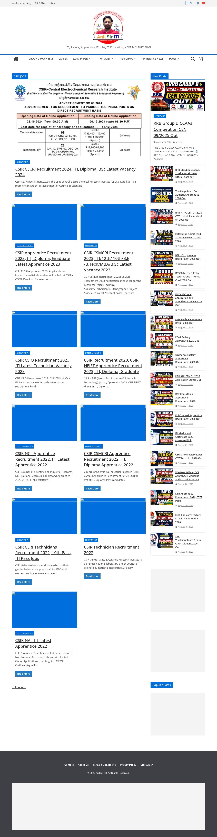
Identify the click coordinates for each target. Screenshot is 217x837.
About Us (83, 764)
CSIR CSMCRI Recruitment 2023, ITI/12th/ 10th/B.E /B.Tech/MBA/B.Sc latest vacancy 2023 (108, 261)
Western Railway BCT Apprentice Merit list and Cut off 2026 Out (187, 476)
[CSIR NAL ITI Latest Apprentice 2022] (44, 610)
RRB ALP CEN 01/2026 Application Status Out (188, 378)
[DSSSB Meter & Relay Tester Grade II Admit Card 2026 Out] (162, 278)
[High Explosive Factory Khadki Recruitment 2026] (162, 520)
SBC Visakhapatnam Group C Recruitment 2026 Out (188, 542)
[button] (89, 58)
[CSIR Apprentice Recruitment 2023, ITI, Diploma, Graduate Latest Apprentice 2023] (44, 222)
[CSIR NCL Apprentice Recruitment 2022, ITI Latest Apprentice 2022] (44, 423)
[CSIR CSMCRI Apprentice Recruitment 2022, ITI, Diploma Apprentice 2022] (113, 423)
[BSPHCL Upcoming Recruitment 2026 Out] (162, 259)
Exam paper (80, 58)
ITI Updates (104, 58)
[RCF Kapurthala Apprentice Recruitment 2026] (162, 399)
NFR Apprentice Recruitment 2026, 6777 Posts (188, 497)
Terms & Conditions (104, 764)
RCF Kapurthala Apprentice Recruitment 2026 (185, 397)
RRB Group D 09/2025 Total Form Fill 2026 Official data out (187, 173)
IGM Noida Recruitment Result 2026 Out (188, 321)
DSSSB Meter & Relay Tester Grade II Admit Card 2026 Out (187, 276)
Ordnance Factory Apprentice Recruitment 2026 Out (187, 358)
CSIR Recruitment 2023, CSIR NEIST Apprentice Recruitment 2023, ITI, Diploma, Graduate (113, 365)
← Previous (19, 687)
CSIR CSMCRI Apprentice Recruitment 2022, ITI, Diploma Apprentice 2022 (108, 459)
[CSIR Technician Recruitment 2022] (113, 516)
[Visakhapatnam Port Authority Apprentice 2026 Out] (162, 197)
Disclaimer (147, 764)
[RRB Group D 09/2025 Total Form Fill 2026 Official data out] (162, 175)
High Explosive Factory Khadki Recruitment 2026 (188, 518)
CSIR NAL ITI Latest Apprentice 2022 (33, 643)
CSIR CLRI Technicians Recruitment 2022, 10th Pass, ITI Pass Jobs (43, 552)
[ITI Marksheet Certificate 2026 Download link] (162, 439)
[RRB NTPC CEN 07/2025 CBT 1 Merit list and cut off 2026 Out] (162, 218)
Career (63, 58)
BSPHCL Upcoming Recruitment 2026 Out (187, 257)
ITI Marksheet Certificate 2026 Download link (184, 437)
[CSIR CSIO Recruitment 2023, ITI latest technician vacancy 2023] (44, 329)
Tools (173, 58)
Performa (126, 58)
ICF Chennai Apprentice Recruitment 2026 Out (188, 417)
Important (160, 116)
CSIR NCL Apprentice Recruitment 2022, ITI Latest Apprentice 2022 (42, 459)
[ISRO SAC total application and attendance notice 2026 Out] (162, 302)
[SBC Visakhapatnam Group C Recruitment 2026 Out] (162, 544)
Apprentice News (152, 58)
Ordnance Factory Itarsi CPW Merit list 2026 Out (188, 456)
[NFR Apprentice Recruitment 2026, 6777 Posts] (162, 499)
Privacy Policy (128, 764)
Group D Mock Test (41, 58)
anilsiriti (179, 142)
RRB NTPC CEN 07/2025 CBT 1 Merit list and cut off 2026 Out (188, 216)
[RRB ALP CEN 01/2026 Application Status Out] (162, 380)
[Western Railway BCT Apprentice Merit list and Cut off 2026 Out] (162, 478)
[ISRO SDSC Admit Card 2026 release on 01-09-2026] (162, 239)
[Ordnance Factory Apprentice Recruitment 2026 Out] (162, 360)
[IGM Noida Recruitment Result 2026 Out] (162, 323)
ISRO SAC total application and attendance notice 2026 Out (188, 300)
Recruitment (22, 162)
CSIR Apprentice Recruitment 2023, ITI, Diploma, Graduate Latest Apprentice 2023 (43, 258)
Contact (69, 764)
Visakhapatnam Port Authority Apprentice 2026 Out (187, 194)
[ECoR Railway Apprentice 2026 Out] (162, 341)
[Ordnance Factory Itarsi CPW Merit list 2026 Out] (162, 458)
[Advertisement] (178, 590)
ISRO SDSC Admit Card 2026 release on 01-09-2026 (188, 237)
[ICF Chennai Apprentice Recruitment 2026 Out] (162, 419)
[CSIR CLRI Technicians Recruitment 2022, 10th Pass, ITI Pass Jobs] (44, 516)
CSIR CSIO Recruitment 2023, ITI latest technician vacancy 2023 (43, 365)
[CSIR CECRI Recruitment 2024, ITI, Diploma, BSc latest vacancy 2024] (79, 119)
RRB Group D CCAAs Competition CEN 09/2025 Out (173, 129)
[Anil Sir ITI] (16, 59)
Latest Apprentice (25, 245)
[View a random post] (201, 59)
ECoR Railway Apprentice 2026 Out (187, 339)
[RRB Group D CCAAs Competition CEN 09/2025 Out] (178, 96)
